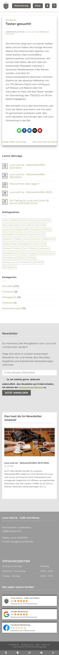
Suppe (33, 253)
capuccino (8, 230)
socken (24, 253)
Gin (43, 234)
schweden (44, 248)
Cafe (37, 225)
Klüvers (27, 239)
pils (44, 244)
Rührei (34, 248)
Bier (5, 225)
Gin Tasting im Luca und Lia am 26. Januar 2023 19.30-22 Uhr (29, 202)
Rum (25, 248)
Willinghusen (9, 267)
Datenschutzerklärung (31, 387)
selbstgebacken (10, 253)
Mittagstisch (25, 244)
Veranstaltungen (11, 308)
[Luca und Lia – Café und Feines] (6, 5)
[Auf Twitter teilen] (29, 130)
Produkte (7, 302)
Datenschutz (27, 644)
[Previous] (8, 462)
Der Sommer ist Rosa (45, 141)
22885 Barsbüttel (12, 531)
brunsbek (27, 225)
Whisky (32, 258)
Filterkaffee (8, 234)
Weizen (22, 258)
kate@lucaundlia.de (21, 541)
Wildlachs (38, 262)
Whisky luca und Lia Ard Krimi (17, 262)
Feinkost (47, 230)
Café (43, 225)
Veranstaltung (9, 258)
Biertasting (15, 225)
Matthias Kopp (10, 244)
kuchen (37, 239)
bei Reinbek (44, 220)
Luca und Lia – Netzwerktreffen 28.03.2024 (27, 176)
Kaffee (18, 239)
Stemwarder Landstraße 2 (17, 527)
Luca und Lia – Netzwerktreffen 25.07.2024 (27, 166)
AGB (37, 644)
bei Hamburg (29, 220)
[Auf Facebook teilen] (24, 130)
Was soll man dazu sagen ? (25, 183)
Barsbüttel (16, 220)
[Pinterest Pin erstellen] (40, 130)
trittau (51, 253)
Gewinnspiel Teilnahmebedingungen (30, 647)
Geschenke (33, 234)
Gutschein (8, 239)
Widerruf (45, 644)
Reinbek (7, 248)
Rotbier (17, 248)
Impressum (14, 644)
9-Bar (5, 220)
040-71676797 (19, 537)
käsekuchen (49, 239)
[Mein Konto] (47, 5)
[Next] (50, 462)
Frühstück (21, 234)
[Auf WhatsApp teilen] (19, 130)
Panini (37, 244)
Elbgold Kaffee (22, 230)
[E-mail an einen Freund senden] (34, 130)
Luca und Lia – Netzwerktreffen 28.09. (31, 192)
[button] (54, 5)
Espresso (36, 230)
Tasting (42, 253)
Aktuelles (11, 20)
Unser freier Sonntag (14, 141)
